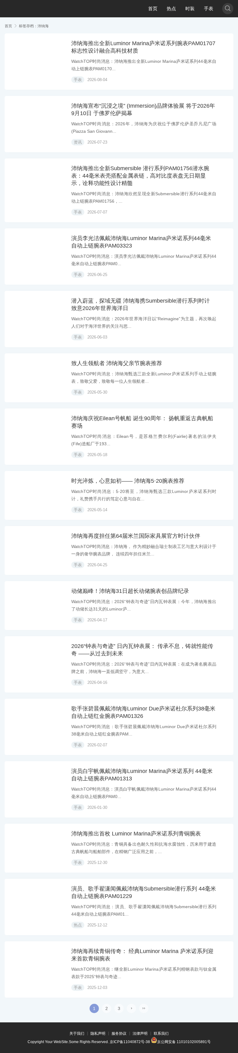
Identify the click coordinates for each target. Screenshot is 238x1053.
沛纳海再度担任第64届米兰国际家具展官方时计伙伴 (135, 536)
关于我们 (76, 1033)
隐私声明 (97, 1033)
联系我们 (161, 1033)
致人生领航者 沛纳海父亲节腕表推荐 (116, 363)
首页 (152, 8)
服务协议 (119, 1033)
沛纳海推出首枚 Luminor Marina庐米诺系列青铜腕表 (136, 834)
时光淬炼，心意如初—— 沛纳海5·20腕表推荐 (127, 481)
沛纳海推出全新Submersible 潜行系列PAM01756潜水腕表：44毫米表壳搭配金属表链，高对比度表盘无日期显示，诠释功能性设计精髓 (140, 175)
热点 (171, 8)
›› (143, 1007)
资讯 (78, 142)
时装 (190, 8)
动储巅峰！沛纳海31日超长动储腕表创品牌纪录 (130, 591)
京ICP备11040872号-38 (130, 1042)
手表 (208, 8)
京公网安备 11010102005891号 (184, 1041)
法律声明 (140, 1033)
